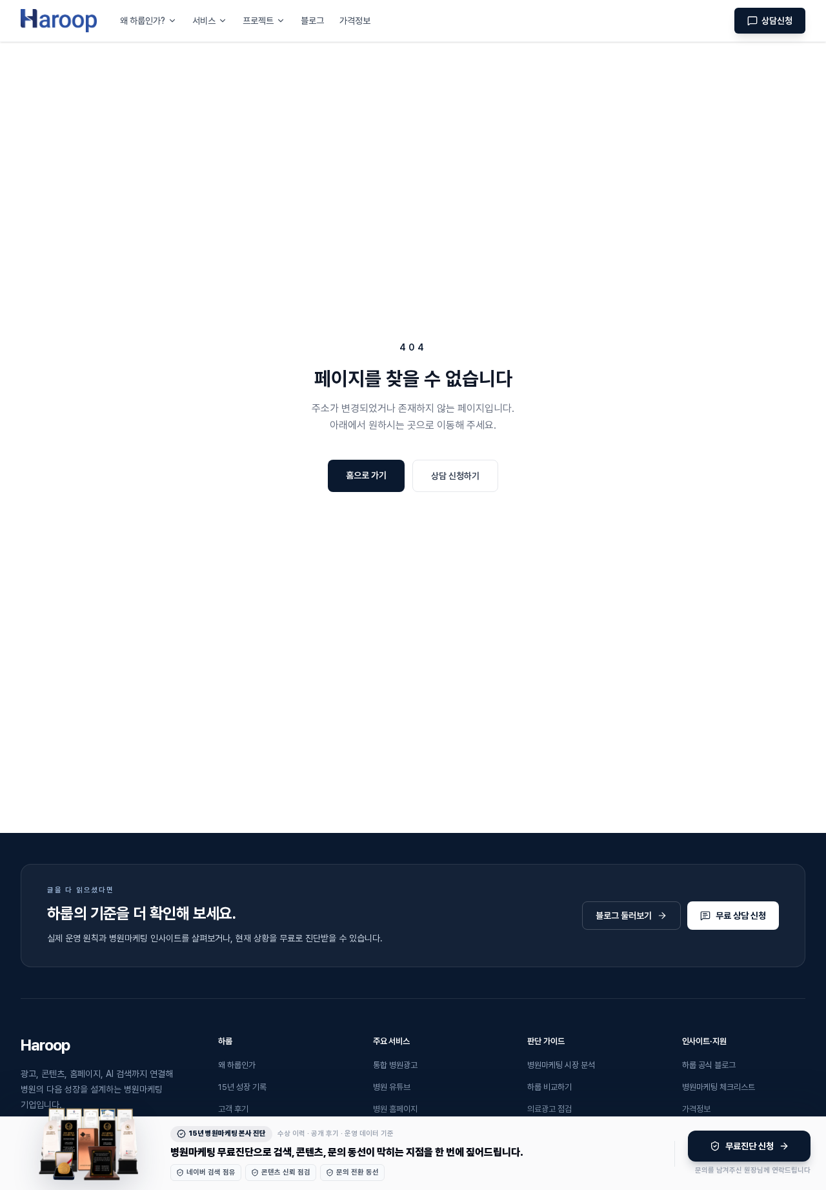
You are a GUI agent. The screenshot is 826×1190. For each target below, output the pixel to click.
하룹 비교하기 (549, 1087)
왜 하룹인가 (237, 1065)
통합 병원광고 (395, 1065)
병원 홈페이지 (395, 1109)
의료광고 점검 (549, 1109)
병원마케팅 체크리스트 (718, 1087)
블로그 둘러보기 (624, 915)
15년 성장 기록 (242, 1087)
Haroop (45, 1045)
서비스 (204, 20)
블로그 (312, 20)
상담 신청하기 (455, 476)
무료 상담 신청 (741, 915)
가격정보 (354, 20)
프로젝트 (258, 20)
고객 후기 (233, 1109)
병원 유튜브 (391, 1087)
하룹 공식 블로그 (709, 1065)
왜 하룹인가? (142, 20)
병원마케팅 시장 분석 (561, 1065)
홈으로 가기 (366, 475)
